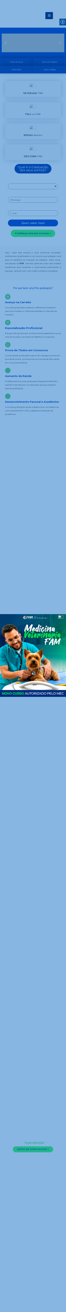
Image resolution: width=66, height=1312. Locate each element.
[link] (33, 656)
